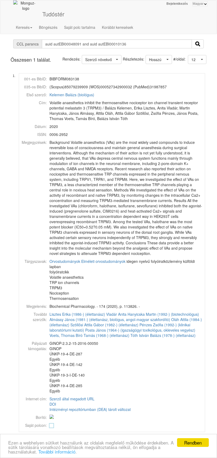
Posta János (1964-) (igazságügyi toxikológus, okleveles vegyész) (140, 330)
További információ (56, 451)
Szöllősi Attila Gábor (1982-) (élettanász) (104, 324)
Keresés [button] (23, 27)
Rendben (193, 442)
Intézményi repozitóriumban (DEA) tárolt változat (90, 409)
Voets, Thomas (62, 335)
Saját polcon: (36, 425)
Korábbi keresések (117, 27)
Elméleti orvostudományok (103, 261)
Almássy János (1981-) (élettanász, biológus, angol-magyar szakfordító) (109, 319)
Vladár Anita (116, 314)
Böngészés (48, 27)
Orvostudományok (64, 261)
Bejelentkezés (177, 4)
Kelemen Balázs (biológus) (71, 94)
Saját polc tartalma (79, 27)
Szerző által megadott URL (71, 398)
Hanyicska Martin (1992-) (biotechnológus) (163, 314)
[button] (197, 59)
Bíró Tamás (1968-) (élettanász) (102, 335)
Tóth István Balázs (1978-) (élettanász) (163, 335)
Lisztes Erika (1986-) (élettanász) (77, 314)
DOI (52, 404)
